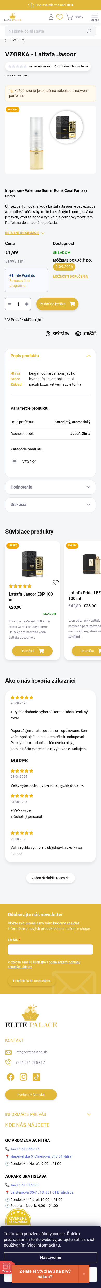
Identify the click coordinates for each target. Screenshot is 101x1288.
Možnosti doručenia (70, 276)
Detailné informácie (22, 233)
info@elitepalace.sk (31, 1052)
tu (58, 1245)
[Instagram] (22, 1076)
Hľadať (89, 31)
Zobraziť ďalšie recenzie (50, 878)
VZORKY (29, 461)
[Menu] (94, 16)
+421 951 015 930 (25, 1185)
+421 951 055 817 (30, 1062)
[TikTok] (35, 1076)
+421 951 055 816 (25, 1149)
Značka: (16, 75)
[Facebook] (9, 1076)
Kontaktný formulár (31, 1094)
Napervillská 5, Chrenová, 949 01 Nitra (40, 1156)
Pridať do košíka (53, 304)
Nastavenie (50, 1257)
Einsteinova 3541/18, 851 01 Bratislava (42, 1192)
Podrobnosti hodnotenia (71, 66)
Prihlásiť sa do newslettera (31, 981)
